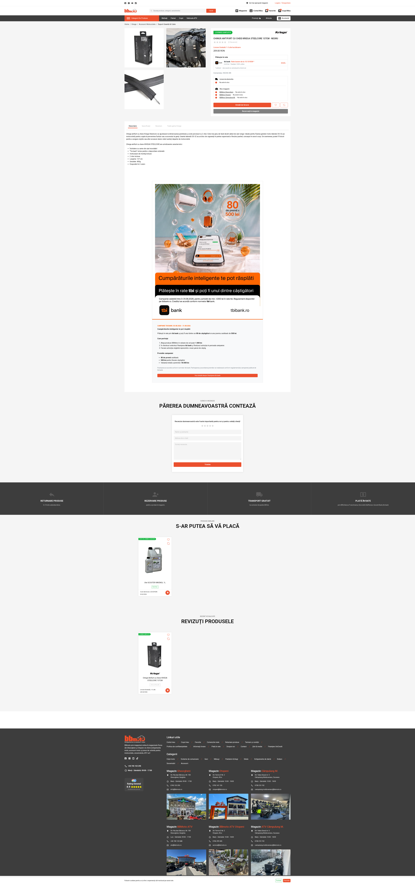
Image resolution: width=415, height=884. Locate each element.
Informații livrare (199, 747)
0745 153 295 (175, 785)
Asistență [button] (285, 18)
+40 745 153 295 (134, 766)
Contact (244, 747)
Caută (211, 11)
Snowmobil (171, 763)
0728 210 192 (259, 785)
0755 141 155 (217, 785)
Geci (206, 759)
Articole (269, 18)
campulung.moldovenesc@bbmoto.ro (268, 789)
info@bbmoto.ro (176, 789)
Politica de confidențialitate (177, 747)
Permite (287, 880)
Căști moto (171, 759)
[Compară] (284, 105)
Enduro (279, 759)
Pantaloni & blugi (231, 759)
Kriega (134, 24)
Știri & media (257, 747)
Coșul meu (185, 742)
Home (126, 24)
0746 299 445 (217, 841)
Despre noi (231, 747)
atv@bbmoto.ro (176, 845)
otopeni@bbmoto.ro (220, 789)
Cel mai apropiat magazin (258, 3)
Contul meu (171, 742)
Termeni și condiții (252, 742)
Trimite (208, 464)
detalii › (283, 63)
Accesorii (184, 763)
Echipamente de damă (262, 759)
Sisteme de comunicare (190, 759)
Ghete (246, 759)
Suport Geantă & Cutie (167, 24)
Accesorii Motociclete (147, 24)
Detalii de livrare (242, 105)
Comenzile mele (213, 742)
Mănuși (216, 759)
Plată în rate (216, 747)
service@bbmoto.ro (220, 845)
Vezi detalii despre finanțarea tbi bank (207, 375)
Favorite (198, 742)
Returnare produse (232, 742)
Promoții (255, 18)
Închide (278, 880)
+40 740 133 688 (176, 841)
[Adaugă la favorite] (275, 105)
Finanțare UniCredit (275, 747)
